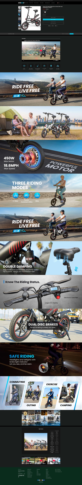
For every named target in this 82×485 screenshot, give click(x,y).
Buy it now (53, 19)
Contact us (47, 471)
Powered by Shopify (41, 482)
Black (43, 12)
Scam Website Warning (48, 478)
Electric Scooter (29, 471)
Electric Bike (42, 2)
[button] (59, 460)
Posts (37, 470)
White (45, 12)
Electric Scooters (36, 2)
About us (47, 470)
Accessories (53, 2)
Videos (37, 471)
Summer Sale (26, 2)
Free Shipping (53, 23)
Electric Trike (31, 2)
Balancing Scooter (47, 2)
